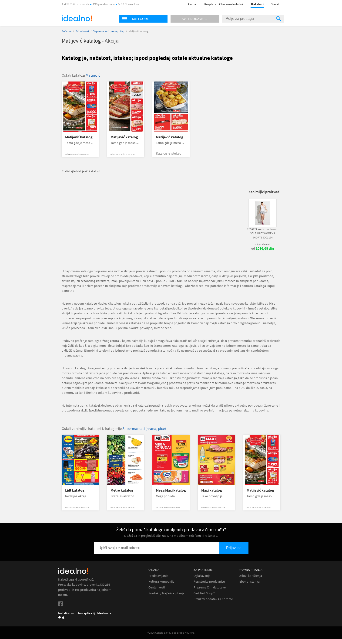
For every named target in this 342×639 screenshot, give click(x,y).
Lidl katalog (74, 490)
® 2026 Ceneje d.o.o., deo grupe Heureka (171, 632)
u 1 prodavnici (262, 244)
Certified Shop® (204, 593)
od (262, 248)
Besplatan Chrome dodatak (223, 4)
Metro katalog (122, 490)
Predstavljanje (158, 576)
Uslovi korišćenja (250, 576)
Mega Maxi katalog (171, 490)
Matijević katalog (79, 137)
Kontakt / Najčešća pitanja (166, 593)
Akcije (192, 4)
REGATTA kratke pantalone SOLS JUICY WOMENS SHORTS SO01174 (262, 233)
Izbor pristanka (249, 582)
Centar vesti (156, 587)
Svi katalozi (82, 31)
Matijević (93, 75)
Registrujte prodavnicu (209, 582)
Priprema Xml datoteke (210, 587)
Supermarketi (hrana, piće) (108, 31)
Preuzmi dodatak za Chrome (213, 599)
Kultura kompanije (161, 582)
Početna (66, 31)
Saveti (275, 4)
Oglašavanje (202, 576)
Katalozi (257, 4)
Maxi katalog (211, 490)
